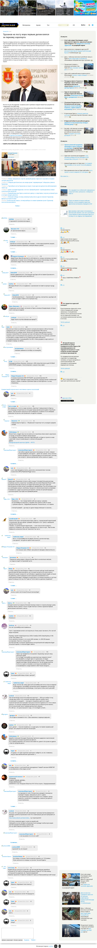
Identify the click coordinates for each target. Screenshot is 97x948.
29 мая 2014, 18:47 (22, 284)
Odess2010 (14, 272)
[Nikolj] (5, 569)
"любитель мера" (18, 537)
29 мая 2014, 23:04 (32, 256)
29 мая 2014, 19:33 (26, 519)
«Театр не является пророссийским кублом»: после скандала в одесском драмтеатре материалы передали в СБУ (80, 202)
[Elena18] (4, 479)
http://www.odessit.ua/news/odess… (19, 818)
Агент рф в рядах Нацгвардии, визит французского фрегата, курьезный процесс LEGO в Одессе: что (78, 41)
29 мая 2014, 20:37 (25, 295)
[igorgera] (5, 714)
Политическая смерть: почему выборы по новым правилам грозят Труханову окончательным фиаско (27, 201)
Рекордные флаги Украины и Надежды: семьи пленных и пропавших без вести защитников (73, 83)
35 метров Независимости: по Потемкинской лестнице (74, 103)
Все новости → (65, 176)
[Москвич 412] (6, 232)
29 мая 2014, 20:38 (23, 625)
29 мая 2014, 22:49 (25, 736)
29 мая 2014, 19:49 (19, 361)
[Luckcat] (4, 699)
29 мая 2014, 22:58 (23, 751)
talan (8, 327)
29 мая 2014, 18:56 (18, 327)
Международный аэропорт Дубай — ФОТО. (22, 442)
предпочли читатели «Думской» (87, 885)
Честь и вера (12, 406)
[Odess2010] (5, 273)
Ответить (12, 224)
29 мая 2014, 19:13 (30, 348)
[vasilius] (4, 284)
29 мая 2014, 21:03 (26, 421)
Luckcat (11, 696)
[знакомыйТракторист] (9, 450)
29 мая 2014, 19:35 (30, 537)
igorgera (12, 715)
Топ (48, 25)
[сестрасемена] (8, 347)
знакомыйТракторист (25, 450)
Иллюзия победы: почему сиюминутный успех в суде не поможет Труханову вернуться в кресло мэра (27, 197)
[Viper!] (6, 676)
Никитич (14, 421)
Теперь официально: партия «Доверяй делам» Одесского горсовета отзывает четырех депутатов (28, 179)
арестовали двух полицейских (78, 58)
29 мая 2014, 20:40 (39, 652)
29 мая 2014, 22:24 (22, 590)
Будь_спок (15, 499)
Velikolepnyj (13, 432)
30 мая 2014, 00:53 (26, 847)
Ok (56, 946)
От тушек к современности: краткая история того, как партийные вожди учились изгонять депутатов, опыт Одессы (27, 172)
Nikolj (10, 568)
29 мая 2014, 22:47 (22, 468)
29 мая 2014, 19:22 (25, 406)
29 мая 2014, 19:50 (41, 450)
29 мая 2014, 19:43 (37, 548)
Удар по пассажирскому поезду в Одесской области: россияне (73, 93)
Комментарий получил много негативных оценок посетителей (20, 389)
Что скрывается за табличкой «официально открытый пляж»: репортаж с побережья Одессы (82, 191)
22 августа (64, 141)
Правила (26, 940)
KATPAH (11, 219)
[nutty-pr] (5, 242)
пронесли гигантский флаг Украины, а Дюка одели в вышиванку (73, 107)
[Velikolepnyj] (4, 435)
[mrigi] (5, 361)
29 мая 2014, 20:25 (22, 616)
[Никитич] (6, 421)
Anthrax (11, 625)
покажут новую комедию (79, 75)
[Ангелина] (5, 557)
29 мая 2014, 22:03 (22, 725)
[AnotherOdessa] (6, 856)
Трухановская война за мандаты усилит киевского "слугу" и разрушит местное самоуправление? (46, 173)
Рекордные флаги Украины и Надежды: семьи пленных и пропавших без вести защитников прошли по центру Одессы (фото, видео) (27, 11)
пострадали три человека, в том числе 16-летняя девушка (78, 164)
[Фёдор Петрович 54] (5, 376)
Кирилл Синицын (18, 256)
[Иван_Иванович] (4, 309)
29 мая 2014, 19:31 (21, 479)
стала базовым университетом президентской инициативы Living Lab (76, 157)
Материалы (26, 25)
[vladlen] (4, 619)
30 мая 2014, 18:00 (31, 683)
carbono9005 (16, 847)
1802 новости (11, 157)
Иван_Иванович (14, 306)
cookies (51, 946)
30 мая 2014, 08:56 (20, 892)
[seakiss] (4, 728)
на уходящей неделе (78, 45)
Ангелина (13, 557)
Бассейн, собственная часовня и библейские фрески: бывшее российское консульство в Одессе (74, 131)
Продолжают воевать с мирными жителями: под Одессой (71, 66)
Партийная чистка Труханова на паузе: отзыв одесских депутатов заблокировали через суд (29, 186)
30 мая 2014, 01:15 (31, 856)
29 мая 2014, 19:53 (23, 317)
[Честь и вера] (4, 407)
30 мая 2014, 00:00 (20, 811)
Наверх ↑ (17, 206)
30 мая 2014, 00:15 (41, 791)
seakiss (11, 725)
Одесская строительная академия (74, 156)
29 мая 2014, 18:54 (28, 306)
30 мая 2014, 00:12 (42, 834)
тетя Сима (11, 868)
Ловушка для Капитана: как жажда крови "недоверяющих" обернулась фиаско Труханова (28, 183)
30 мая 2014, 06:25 (23, 868)
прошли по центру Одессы (72, 87)
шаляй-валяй (13, 519)
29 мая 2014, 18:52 (26, 229)
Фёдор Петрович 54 (17, 376)
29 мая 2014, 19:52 (22, 241)
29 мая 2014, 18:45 (20, 219)
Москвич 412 (15, 229)
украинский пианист (16, 776)
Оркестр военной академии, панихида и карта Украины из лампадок (73, 146)
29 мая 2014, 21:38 (23, 715)
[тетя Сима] (4, 868)
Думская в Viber (67, 398)
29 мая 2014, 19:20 (32, 376)
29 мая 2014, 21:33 (20, 696)
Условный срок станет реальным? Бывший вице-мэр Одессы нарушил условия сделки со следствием (10, 173)
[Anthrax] (4, 628)
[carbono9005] (6, 846)
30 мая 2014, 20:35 (23, 920)
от (73, 53)
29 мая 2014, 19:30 (25, 432)
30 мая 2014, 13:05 (20, 911)
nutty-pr (12, 241)
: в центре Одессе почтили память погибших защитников (74, 149)
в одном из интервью (15, 135)
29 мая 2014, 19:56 (21, 603)
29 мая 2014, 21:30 (21, 568)
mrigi (10, 361)
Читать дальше (65, 322)
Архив (38, 25)
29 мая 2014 (5, 31)
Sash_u (10, 603)
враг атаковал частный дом (74, 68)
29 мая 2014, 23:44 (31, 776)
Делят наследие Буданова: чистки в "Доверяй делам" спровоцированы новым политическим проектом (28, 190)
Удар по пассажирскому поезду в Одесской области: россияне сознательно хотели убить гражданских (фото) (45, 12)
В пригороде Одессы (70, 113)
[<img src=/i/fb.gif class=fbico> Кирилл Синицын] (6, 259)
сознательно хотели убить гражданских (73, 96)
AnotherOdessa (18, 856)
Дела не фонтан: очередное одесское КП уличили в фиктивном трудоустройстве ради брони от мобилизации (87, 898)
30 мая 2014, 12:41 (23, 901)
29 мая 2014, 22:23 (22, 393)
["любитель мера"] (6, 537)
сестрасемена (19, 348)
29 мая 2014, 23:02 (20, 765)
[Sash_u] (4, 603)
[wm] (6, 396)
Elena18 (10, 479)
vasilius (11, 284)
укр (74, 25)
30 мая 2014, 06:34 (23, 882)
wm (12, 393)
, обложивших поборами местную (77, 59)
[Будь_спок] (6, 499)
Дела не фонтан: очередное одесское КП (76, 49)
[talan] (3, 327)
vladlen (11, 616)
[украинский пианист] (4, 780)
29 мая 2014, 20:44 (23, 673)
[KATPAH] (4, 218)
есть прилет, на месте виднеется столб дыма (78, 171)
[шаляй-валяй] (4, 522)
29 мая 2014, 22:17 (27, 499)
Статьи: (64, 186)
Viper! (12, 673)
